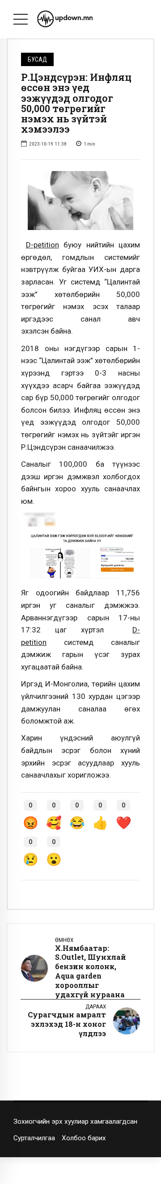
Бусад (37, 59)
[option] (80, 200)
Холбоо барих (84, 1138)
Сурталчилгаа (34, 1138)
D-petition (42, 244)
